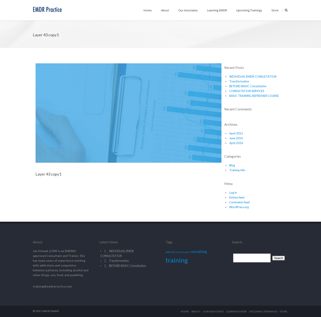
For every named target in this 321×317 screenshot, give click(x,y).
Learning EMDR (217, 10)
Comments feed (239, 202)
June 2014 (236, 138)
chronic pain (182, 252)
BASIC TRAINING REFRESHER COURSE (254, 96)
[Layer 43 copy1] (128, 112)
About (165, 10)
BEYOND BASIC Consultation (247, 86)
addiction (170, 252)
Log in (233, 192)
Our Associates (188, 10)
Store (274, 10)
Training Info (237, 170)
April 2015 (236, 133)
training (177, 260)
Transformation (239, 81)
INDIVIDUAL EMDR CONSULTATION (252, 76)
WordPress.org (239, 207)
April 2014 (236, 143)
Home (147, 10)
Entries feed (236, 197)
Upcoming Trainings (249, 10)
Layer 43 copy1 (48, 174)
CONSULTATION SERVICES (246, 91)
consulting (198, 251)
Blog (232, 165)
